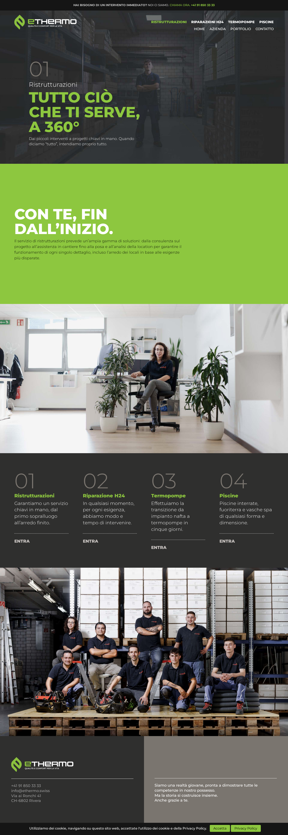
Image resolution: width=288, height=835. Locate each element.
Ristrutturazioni (169, 22)
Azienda (218, 29)
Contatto (265, 29)
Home (199, 29)
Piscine (266, 22)
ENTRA (22, 541)
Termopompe (241, 22)
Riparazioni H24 (207, 22)
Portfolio (240, 29)
